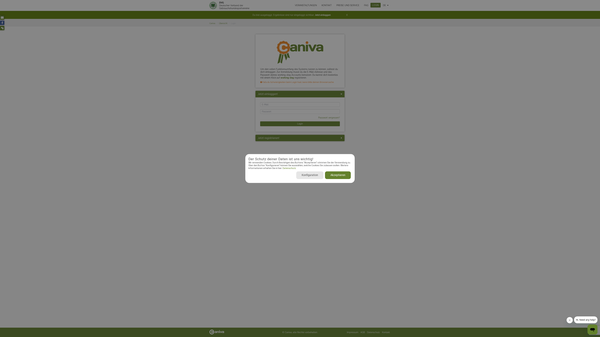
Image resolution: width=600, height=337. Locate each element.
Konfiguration (310, 175)
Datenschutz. (289, 168)
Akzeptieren (337, 175)
